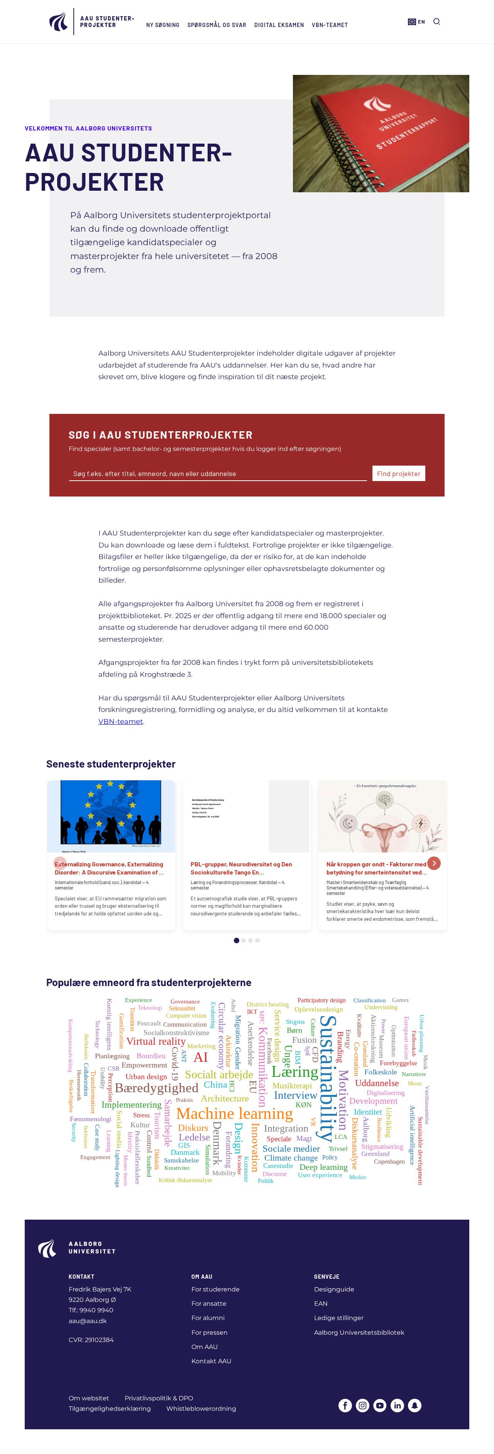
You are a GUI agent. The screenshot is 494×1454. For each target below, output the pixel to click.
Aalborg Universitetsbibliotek (359, 1332)
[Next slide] (434, 863)
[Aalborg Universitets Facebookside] (345, 1406)
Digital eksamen (279, 25)
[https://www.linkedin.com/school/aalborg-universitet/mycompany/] (397, 1406)
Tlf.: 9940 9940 (91, 1310)
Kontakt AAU (211, 1361)
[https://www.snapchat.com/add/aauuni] (414, 1406)
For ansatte (209, 1303)
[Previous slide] (60, 863)
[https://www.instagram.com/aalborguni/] (362, 1406)
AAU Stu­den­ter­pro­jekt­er (107, 21)
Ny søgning (163, 25)
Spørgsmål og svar (217, 25)
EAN (321, 1303)
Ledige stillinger (339, 1318)
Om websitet (89, 1398)
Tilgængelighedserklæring (110, 1408)
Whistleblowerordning (201, 1408)
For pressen (209, 1332)
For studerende (215, 1289)
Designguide (334, 1289)
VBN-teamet (330, 25)
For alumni (208, 1318)
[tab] (236, 940)
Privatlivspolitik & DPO (159, 1398)
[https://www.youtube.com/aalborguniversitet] (380, 1406)
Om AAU (204, 1347)
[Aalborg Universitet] (59, 21)
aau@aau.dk (88, 1321)
